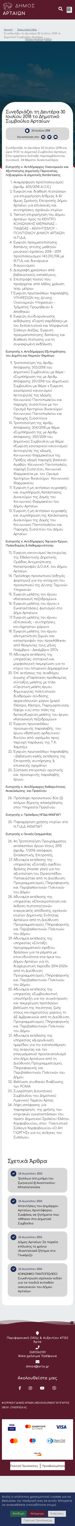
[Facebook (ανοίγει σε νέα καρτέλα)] (19, 1388)
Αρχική (8, 29)
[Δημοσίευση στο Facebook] (43, 137)
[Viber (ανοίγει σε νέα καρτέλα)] (54, 1388)
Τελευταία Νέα (27, 29)
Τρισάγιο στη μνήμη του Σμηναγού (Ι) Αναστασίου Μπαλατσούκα (36, 1183)
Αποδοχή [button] (18, 1513)
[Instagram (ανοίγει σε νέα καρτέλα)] (30, 1388)
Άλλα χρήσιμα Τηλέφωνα (37, 1356)
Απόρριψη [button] (37, 1513)
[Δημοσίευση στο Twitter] (49, 137)
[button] (60, 9)
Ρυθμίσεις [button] (57, 1513)
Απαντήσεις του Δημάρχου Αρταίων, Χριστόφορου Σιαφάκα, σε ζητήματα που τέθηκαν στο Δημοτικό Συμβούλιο (38, 1214)
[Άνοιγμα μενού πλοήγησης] (69, 10)
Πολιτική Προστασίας (24, 1466)
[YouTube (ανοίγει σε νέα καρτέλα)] (42, 1388)
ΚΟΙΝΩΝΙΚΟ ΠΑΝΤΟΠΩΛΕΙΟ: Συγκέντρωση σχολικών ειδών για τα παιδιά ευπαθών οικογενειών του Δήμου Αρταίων (40, 1282)
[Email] (55, 137)
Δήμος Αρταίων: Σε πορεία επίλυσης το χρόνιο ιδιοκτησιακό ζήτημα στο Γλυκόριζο (38, 1249)
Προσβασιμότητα (53, 1466)
